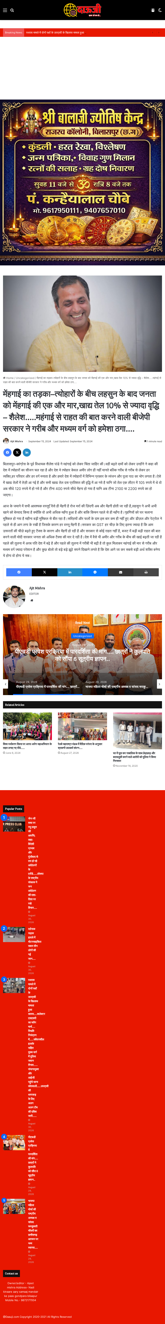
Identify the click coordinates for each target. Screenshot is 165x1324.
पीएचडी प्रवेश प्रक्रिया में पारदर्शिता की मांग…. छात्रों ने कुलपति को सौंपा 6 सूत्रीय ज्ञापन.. (33, 1158)
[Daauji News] (82, 10)
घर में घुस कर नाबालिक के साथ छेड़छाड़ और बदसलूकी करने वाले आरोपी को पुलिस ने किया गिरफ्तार (134, 757)
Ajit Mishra (16, 441)
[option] (82, 654)
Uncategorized (25, 377)
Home (9, 377)
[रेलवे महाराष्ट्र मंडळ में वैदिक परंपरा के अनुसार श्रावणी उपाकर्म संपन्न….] (82, 726)
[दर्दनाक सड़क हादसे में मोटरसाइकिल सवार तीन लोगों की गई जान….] (14, 934)
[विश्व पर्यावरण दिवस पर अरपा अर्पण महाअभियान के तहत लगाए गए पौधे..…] (27, 726)
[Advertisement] (82, 69)
